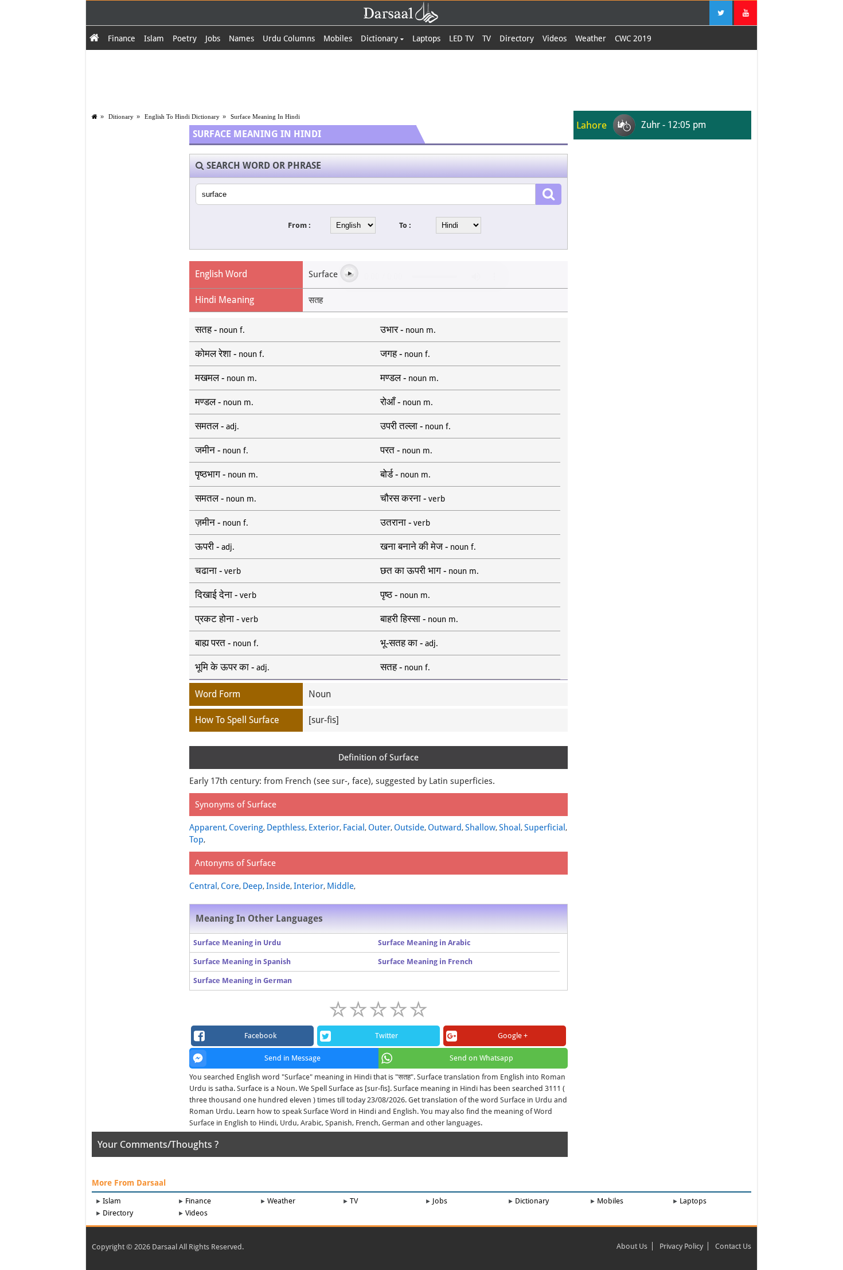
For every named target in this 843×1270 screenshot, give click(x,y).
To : (405, 225)
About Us (631, 1246)
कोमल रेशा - (229, 353)
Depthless (286, 827)
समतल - (217, 426)
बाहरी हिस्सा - (419, 618)
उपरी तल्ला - (415, 426)
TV (486, 38)
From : (299, 225)
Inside (278, 886)
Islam (154, 38)
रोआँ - (406, 401)
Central (203, 886)
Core (230, 886)
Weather (590, 38)
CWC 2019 (633, 38)
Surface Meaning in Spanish (242, 961)
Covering (246, 827)
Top (196, 839)
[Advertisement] (421, 78)
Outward (445, 827)
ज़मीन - (221, 522)
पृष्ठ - (405, 594)
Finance (121, 38)
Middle (340, 886)
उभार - (408, 329)
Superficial (544, 827)
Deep (253, 886)
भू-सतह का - (409, 642)
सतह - (220, 329)
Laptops (426, 38)
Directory (516, 38)
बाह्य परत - (227, 642)
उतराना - (405, 522)
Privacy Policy (681, 1246)
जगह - (405, 353)
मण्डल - (409, 377)
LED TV (461, 38)
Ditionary (121, 116)
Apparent (207, 827)
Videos (555, 38)
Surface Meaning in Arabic (424, 942)
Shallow (480, 827)
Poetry (185, 38)
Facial (354, 827)
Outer (379, 827)
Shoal (510, 827)
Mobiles (337, 38)
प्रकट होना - (226, 618)
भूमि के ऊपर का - (232, 667)
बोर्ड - (405, 474)
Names (241, 38)
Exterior (324, 827)
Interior (308, 886)
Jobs (212, 38)
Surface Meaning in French (425, 961)
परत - (406, 450)
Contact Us (733, 1246)
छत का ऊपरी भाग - (429, 570)
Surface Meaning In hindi (265, 116)
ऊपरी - (215, 546)
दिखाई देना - (225, 594)
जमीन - (221, 450)
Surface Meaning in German (242, 980)
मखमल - (226, 377)
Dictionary (380, 38)
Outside (409, 827)
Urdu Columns (289, 38)
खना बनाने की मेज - (428, 546)
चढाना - (218, 570)
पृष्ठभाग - (226, 474)
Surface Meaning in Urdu (237, 942)
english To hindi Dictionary (182, 116)
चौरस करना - (412, 498)
